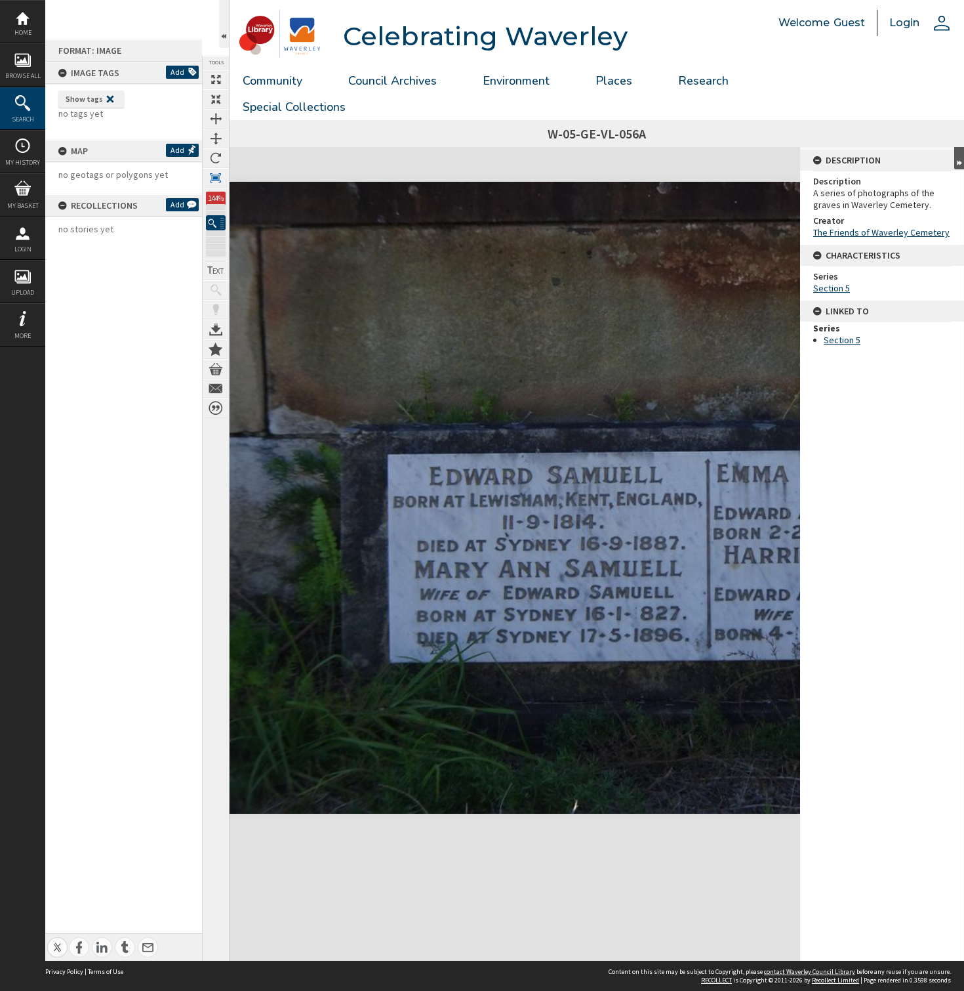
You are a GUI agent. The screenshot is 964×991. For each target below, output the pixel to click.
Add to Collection (216, 349)
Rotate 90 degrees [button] (216, 158)
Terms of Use (105, 971)
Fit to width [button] (216, 119)
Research (703, 80)
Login (22, 249)
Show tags (84, 99)
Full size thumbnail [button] (216, 79)
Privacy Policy (64, 971)
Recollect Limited (835, 980)
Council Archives (392, 80)
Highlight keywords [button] (216, 310)
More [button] (22, 335)
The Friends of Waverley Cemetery (881, 232)
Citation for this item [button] (216, 408)
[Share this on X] (57, 940)
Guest (849, 22)
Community (272, 80)
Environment (516, 80)
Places (613, 80)
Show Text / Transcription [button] (216, 270)
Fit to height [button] (216, 138)
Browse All (23, 76)
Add (177, 72)
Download (216, 329)
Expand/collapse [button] (959, 158)
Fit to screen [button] (216, 99)
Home (22, 32)
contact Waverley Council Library (809, 971)
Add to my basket (216, 369)
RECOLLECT (716, 980)
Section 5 (831, 288)
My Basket (23, 205)
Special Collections (294, 107)
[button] (216, 222)
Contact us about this (216, 388)
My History (22, 162)
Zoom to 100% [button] (216, 178)
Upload (22, 292)
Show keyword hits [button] (216, 290)
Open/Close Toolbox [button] (224, 24)
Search (23, 119)
